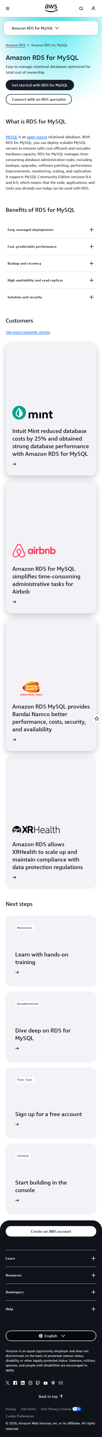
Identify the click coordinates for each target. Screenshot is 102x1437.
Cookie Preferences (20, 1416)
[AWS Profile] (93, 8)
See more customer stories (28, 332)
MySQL (12, 136)
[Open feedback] (97, 718)
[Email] (61, 1383)
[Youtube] (45, 1383)
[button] (35, 28)
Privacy (11, 1409)
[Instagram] (30, 1383)
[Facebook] (15, 1383)
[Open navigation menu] (7, 8)
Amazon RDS (15, 45)
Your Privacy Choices (56, 1409)
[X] (7, 1383)
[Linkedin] (23, 1383)
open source (37, 136)
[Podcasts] (53, 1383)
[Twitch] (38, 1383)
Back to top (48, 1396)
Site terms (28, 1409)
